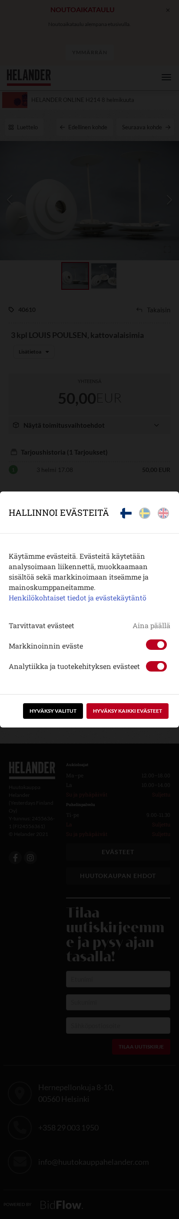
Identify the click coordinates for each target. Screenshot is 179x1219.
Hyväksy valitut (53, 711)
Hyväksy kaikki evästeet (127, 711)
